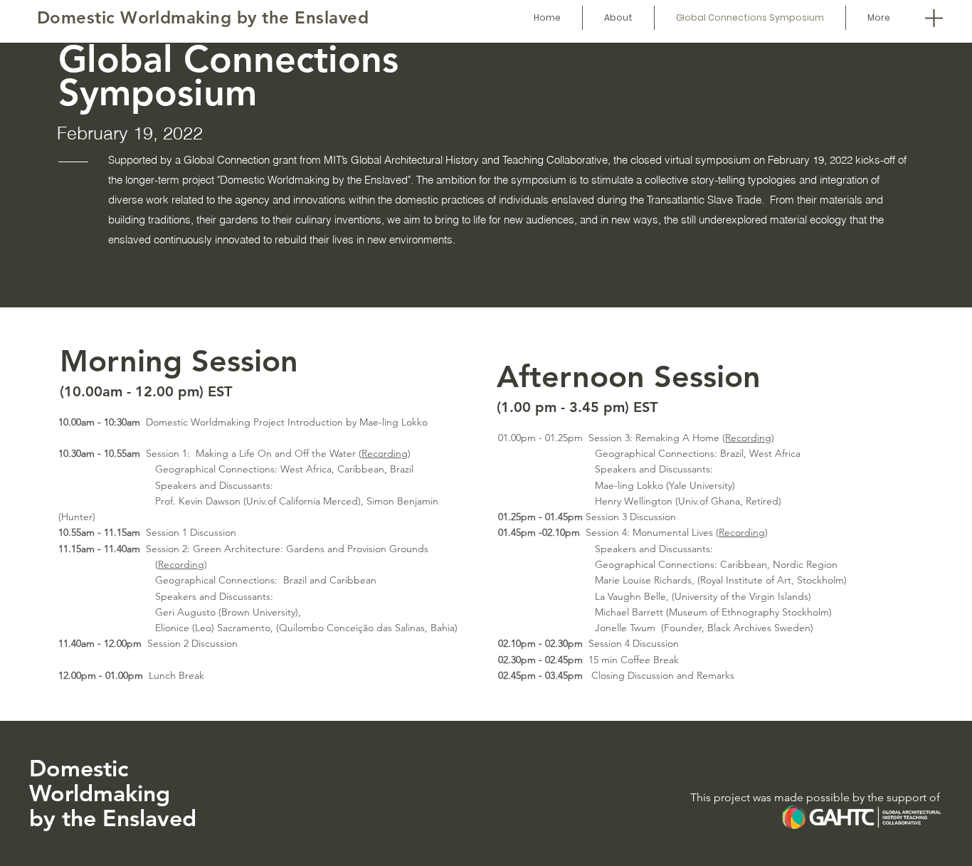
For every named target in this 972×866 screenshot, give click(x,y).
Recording (384, 453)
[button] (934, 17)
